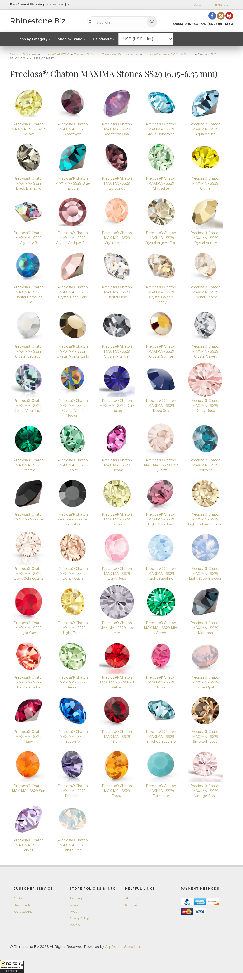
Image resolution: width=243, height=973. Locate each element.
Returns (74, 905)
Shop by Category (32, 39)
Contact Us (21, 898)
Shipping (75, 898)
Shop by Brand (71, 39)
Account (200, 5)
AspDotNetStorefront (123, 947)
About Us (131, 898)
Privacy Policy (79, 918)
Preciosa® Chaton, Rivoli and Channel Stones (106, 54)
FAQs (73, 911)
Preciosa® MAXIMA (56, 54)
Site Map (131, 905)
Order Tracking (24, 905)
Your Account (23, 911)
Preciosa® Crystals (23, 54)
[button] (12, 966)
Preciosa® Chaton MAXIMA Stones (169, 54)
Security (74, 925)
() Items (224, 5)
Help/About (102, 39)
